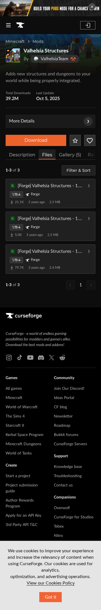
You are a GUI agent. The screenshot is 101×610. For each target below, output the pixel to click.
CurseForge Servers (70, 444)
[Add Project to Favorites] (75, 140)
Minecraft (15, 41)
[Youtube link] (30, 357)
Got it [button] (50, 597)
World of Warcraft (22, 407)
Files (47, 154)
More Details (22, 121)
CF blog (60, 407)
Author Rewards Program (20, 503)
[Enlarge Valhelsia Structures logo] (13, 55)
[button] (50, 193)
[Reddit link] (62, 357)
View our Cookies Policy (51, 583)
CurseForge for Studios (73, 517)
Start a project (18, 476)
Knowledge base (68, 467)
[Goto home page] (20, 25)
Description (22, 154)
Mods (38, 41)
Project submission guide (22, 488)
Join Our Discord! (69, 389)
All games (14, 389)
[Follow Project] (89, 140)
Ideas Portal (64, 398)
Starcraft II (15, 426)
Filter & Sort (78, 170)
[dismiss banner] (92, 6)
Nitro (58, 536)
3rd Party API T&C (21, 525)
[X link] (51, 357)
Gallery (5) (70, 154)
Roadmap (62, 426)
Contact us (63, 485)
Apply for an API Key (23, 516)
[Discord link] (41, 357)
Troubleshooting (68, 476)
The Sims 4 (15, 416)
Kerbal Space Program (24, 435)
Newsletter (63, 416)
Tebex (59, 526)
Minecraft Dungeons (23, 444)
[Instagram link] (9, 357)
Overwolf (62, 508)
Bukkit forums (66, 435)
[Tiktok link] (19, 357)
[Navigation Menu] (8, 25)
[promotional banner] (50, 8)
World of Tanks (19, 453)
